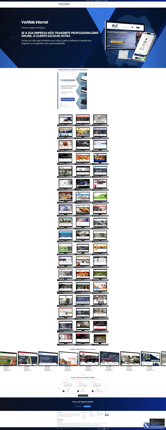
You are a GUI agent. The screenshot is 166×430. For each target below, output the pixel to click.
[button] (12, 38)
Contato (106, 4)
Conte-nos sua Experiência (83, 395)
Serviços (90, 4)
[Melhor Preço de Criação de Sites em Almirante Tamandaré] (82, 339)
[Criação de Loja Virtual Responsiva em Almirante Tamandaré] (82, 132)
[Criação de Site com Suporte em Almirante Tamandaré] (65, 158)
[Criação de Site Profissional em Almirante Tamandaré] (82, 300)
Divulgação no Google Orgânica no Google (73, 426)
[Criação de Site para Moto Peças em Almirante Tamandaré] (82, 261)
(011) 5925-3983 (105, 0)
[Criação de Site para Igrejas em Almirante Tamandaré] (100, 236)
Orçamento (102, 4)
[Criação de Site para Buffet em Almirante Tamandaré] (65, 197)
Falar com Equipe (87, 406)
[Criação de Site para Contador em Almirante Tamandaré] (65, 210)
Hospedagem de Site (92, 415)
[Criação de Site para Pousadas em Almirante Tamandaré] (100, 274)
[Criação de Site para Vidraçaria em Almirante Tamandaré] (65, 300)
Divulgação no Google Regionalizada (88, 425)
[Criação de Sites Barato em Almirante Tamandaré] (82, 313)
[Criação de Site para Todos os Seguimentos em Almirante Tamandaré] (82, 287)
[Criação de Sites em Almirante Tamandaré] (82, 326)
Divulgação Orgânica (92, 414)
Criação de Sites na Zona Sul (61, 423)
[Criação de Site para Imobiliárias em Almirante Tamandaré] (65, 249)
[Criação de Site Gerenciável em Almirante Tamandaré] (82, 171)
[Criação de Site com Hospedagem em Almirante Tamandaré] (82, 145)
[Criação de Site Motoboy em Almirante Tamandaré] (100, 171)
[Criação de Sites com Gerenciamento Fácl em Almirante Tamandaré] (65, 326)
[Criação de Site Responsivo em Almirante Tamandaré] (100, 300)
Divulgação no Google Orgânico (78, 425)
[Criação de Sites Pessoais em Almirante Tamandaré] (65, 339)
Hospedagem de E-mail (91, 417)
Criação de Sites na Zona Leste (79, 423)
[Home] (64, 4)
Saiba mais (68, 389)
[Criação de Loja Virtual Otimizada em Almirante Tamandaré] (65, 132)
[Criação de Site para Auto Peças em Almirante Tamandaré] (100, 184)
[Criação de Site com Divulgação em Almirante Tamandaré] (65, 145)
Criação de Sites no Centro (98, 423)
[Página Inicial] (72, 90)
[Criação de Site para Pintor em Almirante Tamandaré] (65, 274)
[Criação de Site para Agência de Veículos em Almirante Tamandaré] (82, 184)
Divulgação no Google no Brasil (98, 425)
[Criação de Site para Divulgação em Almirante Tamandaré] (65, 223)
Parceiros (97, 4)
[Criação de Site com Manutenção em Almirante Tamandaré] (100, 145)
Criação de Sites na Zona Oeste (89, 423)
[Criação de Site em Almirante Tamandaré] (100, 158)
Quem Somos (85, 4)
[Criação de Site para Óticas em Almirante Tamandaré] (100, 261)
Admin (108, 428)
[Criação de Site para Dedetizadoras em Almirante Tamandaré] (82, 210)
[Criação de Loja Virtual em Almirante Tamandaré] (82, 120)
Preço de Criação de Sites (62, 71)
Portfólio (94, 4)
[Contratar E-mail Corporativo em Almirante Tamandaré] (65, 120)
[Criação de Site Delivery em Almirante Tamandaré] (82, 158)
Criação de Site (91, 413)
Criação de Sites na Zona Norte (70, 423)
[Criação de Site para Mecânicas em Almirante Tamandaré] (65, 261)
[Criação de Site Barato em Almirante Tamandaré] (100, 132)
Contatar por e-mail (79, 406)
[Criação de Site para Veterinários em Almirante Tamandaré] (100, 287)
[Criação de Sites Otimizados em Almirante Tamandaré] (100, 326)
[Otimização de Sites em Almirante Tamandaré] (100, 339)
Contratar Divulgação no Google (61, 426)
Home (81, 4)
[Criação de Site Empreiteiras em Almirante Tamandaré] (65, 171)
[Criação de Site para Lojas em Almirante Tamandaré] (100, 249)
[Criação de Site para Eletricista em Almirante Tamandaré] (82, 223)
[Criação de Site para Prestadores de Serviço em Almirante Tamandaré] (65, 287)
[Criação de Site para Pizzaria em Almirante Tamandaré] (82, 274)
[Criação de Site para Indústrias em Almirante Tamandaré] (82, 249)
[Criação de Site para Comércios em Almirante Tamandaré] (100, 197)
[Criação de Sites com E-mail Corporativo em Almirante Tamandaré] (100, 313)
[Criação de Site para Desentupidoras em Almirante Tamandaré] (100, 210)
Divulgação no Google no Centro (61, 425)
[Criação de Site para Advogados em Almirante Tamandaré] (65, 184)
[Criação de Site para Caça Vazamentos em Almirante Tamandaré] (82, 197)
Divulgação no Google (70, 425)
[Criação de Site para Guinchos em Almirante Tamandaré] (82, 236)
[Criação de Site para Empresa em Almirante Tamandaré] (100, 223)
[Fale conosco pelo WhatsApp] (154, 425)
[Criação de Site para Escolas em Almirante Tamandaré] (65, 236)
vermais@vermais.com (91, 0)
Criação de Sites (105, 423)
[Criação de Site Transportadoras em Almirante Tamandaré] (65, 313)
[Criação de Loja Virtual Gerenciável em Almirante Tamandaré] (100, 120)
